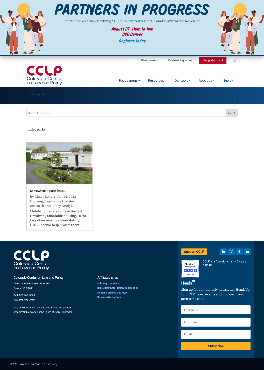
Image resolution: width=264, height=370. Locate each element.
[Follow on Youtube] (247, 251)
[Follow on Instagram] (231, 251)
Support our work (213, 60)
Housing (36, 201)
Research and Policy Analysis (52, 205)
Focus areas (128, 80)
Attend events (148, 60)
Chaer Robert (45, 196)
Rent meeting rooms (180, 60)
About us (205, 80)
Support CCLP (194, 251)
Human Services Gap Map (112, 292)
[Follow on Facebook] (239, 251)
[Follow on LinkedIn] (223, 251)
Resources (156, 80)
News (227, 80)
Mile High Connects (108, 283)
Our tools (181, 80)
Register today (132, 41)
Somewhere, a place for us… (48, 191)
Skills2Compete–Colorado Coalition (117, 288)
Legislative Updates (59, 201)
